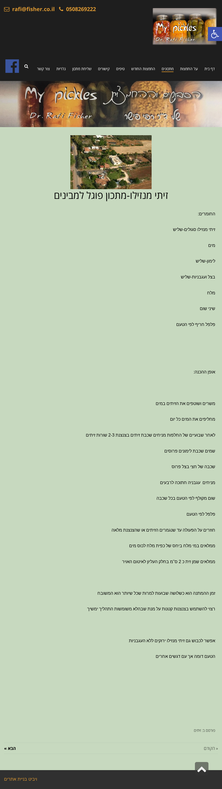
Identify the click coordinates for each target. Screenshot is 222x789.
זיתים (197, 730)
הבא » (10, 748)
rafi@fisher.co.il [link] (32, 9)
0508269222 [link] (79, 9)
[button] (215, 34)
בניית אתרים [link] (15, 779)
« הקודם (211, 748)
